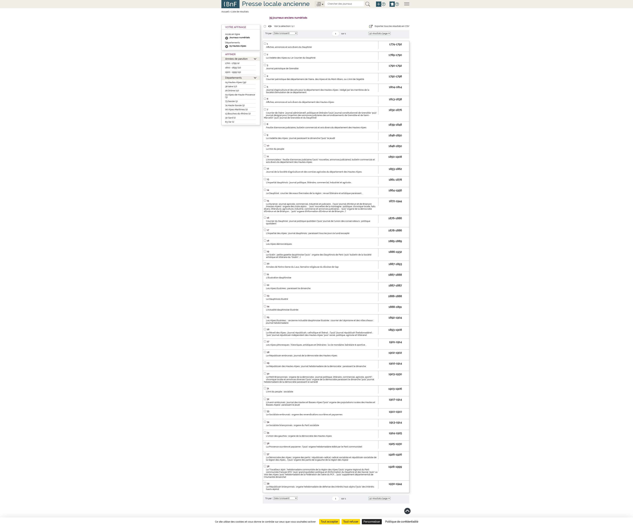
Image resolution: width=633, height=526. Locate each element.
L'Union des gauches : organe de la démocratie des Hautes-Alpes (299, 436)
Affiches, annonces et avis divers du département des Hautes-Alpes (300, 102)
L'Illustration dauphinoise (278, 277)
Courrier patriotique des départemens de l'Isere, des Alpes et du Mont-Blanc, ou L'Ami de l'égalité (315, 79)
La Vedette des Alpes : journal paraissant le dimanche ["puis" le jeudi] (300, 138)
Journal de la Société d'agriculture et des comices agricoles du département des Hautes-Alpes (314, 172)
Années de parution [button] (236, 58)
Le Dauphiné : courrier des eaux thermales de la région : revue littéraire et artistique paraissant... (314, 193)
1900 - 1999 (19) (233, 72)
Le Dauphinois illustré (277, 299)
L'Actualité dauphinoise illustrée (282, 309)
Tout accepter (329, 521)
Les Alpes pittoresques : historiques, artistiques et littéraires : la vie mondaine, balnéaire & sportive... (316, 345)
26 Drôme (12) (232, 90)
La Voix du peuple (275, 149)
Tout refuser (350, 521)
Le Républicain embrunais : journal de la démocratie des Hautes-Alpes (301, 355)
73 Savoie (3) (231, 101)
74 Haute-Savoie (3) (235, 105)
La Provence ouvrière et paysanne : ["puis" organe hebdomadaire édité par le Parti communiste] (314, 446)
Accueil (225, 11)
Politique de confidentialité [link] (401, 521)
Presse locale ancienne (276, 3)
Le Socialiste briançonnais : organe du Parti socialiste (292, 425)
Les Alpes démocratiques (279, 244)
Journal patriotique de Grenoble (282, 68)
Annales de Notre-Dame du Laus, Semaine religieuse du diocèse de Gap (302, 267)
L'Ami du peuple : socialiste (279, 391)
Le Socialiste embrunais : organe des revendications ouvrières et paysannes (304, 414)
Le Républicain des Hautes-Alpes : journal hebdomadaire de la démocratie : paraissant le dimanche (316, 366)
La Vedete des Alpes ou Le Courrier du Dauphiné (291, 58)
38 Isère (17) (231, 86)
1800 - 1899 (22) (233, 67)
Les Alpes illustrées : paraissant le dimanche (288, 288)
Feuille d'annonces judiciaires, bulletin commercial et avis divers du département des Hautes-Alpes (316, 127)
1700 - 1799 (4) (232, 63)
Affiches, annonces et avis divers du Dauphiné (289, 47)
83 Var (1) (229, 122)
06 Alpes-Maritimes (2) (236, 109)
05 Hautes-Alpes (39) (235, 82)
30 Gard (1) (230, 118)
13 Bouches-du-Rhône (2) (238, 113)
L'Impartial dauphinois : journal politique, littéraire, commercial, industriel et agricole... (309, 182)
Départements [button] (233, 77)
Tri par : (269, 33)
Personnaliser (371, 521)
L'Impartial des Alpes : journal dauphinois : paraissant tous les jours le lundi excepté (307, 233)
